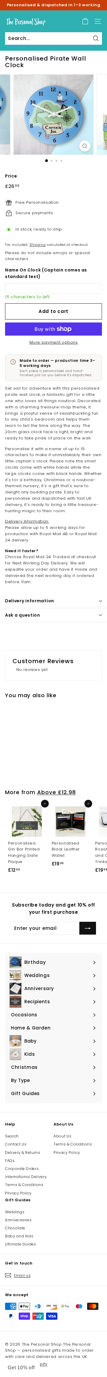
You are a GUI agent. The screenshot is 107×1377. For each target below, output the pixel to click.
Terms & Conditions (24, 1184)
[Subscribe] (87, 928)
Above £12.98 (56, 792)
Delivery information (29, 601)
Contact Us (16, 1144)
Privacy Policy (18, 1193)
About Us (62, 1136)
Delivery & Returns (22, 1152)
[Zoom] (84, 146)
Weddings (14, 1211)
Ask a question (22, 615)
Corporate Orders (22, 1168)
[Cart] (85, 21)
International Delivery (26, 1176)
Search (12, 1136)
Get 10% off (21, 1367)
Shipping (37, 244)
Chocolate (15, 1228)
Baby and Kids (19, 1236)
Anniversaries (18, 1219)
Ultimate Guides (20, 1244)
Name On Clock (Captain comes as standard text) (46, 273)
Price (11, 176)
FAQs (10, 1160)
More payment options (53, 342)
